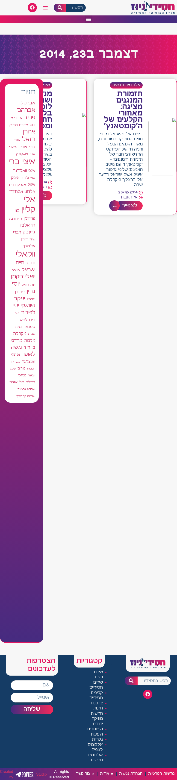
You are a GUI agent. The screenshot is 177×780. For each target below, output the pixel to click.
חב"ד (30, 263)
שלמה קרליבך (25, 396)
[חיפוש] (60, 8)
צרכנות (97, 703)
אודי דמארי (18, 147)
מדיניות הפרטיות (161, 774)
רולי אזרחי (16, 382)
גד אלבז (27, 225)
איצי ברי (22, 162)
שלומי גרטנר (26, 389)
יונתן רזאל (28, 285)
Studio (18, 774)
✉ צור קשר (85, 774)
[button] (45, 8)
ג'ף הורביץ (15, 218)
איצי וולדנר (28, 178)
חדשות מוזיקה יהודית (97, 719)
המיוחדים (95, 729)
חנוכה (16, 270)
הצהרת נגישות (131, 774)
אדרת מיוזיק (18, 125)
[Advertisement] (22, 522)
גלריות (97, 739)
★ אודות (107, 774)
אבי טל (28, 103)
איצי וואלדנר (24, 170)
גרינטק (29, 232)
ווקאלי (25, 254)
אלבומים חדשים (126, 85)
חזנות (98, 708)
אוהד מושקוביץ (25, 154)
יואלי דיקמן (23, 277)
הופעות (97, 734)
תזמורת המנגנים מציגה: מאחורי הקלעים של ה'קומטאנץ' (123, 110)
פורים (21, 368)
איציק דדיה (17, 185)
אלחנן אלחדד (22, 191)
